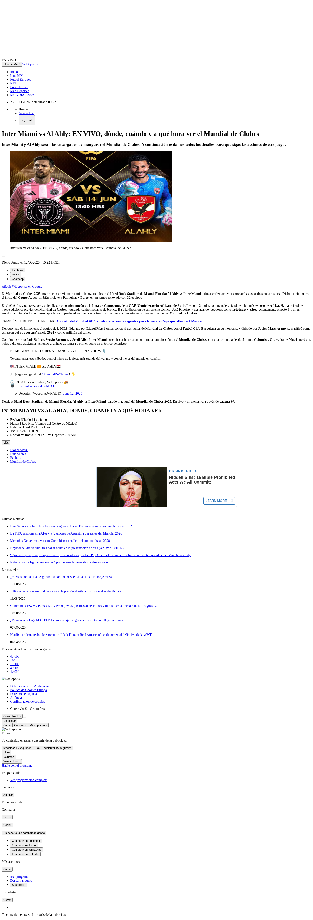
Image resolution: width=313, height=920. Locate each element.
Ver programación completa (28, 780)
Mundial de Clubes (23, 461)
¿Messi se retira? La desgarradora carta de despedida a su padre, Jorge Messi (61, 577)
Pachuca (16, 457)
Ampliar (8, 794)
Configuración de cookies (27, 701)
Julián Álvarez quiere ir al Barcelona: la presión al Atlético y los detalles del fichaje (65, 591)
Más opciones (38, 725)
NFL (13, 83)
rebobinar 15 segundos (17, 748)
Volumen (8, 757)
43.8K (14, 656)
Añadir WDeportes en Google (22, 286)
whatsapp (18, 279)
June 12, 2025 (72, 393)
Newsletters (26, 113)
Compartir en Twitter (24, 845)
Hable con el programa (17, 765)
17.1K (14, 664)
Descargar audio (21, 880)
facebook (17, 270)
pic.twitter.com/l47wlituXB (37, 386)
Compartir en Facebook (26, 840)
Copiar (7, 825)
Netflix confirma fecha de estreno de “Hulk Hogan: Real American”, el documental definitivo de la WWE (81, 634)
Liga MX (16, 75)
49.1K (14, 668)
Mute (6, 752)
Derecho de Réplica (23, 694)
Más (6, 442)
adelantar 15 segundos (58, 748)
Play (37, 748)
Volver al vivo (11, 761)
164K (14, 660)
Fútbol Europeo (20, 79)
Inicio (14, 72)
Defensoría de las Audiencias (29, 686)
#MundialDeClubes (55, 374)
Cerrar (7, 725)
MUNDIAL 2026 (22, 95)
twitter (15, 274)
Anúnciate (17, 697)
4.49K (14, 671)
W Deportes (30, 64)
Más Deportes (19, 91)
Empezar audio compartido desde (24, 832)
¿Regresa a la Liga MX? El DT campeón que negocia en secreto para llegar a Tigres (66, 620)
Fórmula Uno (19, 87)
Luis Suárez (18, 454)
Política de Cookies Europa (28, 690)
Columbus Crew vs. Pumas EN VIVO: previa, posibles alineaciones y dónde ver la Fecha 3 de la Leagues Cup (84, 606)
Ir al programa (19, 877)
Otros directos (12, 716)
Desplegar (9, 720)
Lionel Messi (19, 450)
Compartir (20, 725)
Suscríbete (18, 884)
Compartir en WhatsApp (26, 849)
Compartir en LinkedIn (25, 854)
